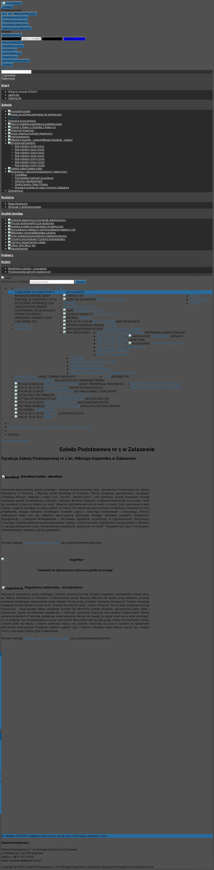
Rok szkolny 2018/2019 (29, 146)
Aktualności (75, 292)
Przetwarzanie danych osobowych (29, 271)
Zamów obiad (44, 410)
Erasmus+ (85, 318)
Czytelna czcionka (15, 17)
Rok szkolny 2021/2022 (29, 155)
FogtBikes (21, 174)
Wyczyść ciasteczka (15, 60)
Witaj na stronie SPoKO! (32, 288)
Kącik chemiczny (104, 321)
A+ (10, 13)
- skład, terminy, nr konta (56, 376)
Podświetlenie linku (15, 24)
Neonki (48, 417)
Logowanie (23, 441)
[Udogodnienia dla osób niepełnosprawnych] (11, 3)
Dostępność (15, 190)
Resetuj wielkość (25, 13)
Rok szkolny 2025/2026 (30, 165)
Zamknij (7, 7)
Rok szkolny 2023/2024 (30, 159)
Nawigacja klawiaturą (17, 28)
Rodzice (7, 197)
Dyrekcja (13, 117)
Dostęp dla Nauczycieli (86, 387)
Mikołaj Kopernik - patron (122, 329)
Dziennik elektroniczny (61, 384)
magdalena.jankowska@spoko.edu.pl (46, 638)
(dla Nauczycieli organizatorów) (79, 380)
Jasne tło (13, 95)
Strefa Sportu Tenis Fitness (31, 184)
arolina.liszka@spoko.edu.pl (42, 543)
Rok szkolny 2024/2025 (30, 162)
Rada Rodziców (18, 203)
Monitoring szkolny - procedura (27, 268)
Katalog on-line (97, 398)
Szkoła (6, 105)
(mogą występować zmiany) (100, 406)
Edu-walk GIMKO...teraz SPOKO (95, 391)
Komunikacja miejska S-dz (73, 395)
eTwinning (137, 332)
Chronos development (28, 181)
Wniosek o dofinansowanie (24, 207)
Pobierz (7, 255)
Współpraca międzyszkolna (165, 332)
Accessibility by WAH (14, 68)
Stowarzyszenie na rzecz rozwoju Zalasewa (42, 187)
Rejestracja (8, 441)
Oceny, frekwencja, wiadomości (101, 384)
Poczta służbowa (56, 387)
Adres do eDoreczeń (110, 299)
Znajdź (80, 282)
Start (5, 85)
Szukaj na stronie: (15, 281)
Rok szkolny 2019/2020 (29, 149)
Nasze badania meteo (93, 402)
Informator (120, 376)
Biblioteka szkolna (71, 398)
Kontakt (89, 296)
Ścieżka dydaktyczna (58, 391)
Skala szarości (12, 42)
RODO (6, 262)
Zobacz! (115, 836)
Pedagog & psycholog (22, 120)
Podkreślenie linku (14, 21)
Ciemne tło (15, 98)
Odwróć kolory (13, 46)
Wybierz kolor (12, 35)
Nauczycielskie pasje (88, 310)
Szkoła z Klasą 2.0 (105, 314)
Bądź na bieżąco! (127, 321)
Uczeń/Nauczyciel (71, 413)
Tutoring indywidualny (62, 406)
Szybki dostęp (12, 213)
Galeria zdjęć (160, 336)
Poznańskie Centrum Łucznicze (34, 178)
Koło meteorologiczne (60, 402)
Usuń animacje (12, 53)
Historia (110, 325)
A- (4, 13)
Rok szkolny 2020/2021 (29, 152)
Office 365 (50, 413)
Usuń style (10, 57)
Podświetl (9, 49)
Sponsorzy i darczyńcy (167, 343)
